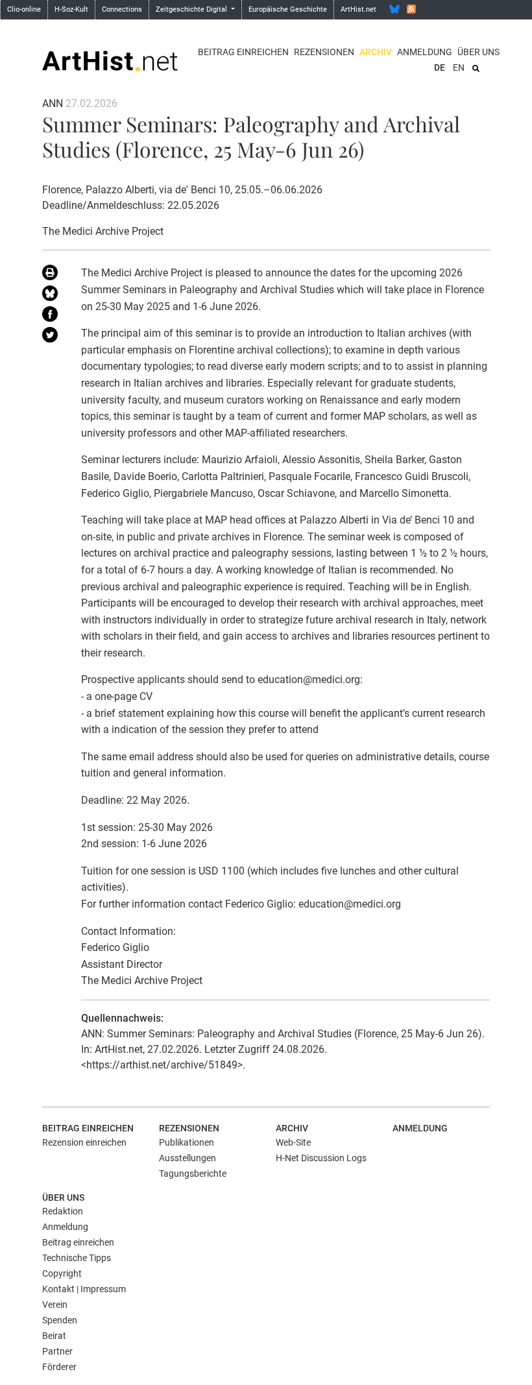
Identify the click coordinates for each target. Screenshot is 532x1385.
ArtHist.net (358, 9)
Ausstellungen (187, 1158)
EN (459, 67)
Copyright (62, 1273)
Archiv (375, 52)
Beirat (54, 1336)
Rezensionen (324, 52)
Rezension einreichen (84, 1142)
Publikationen (186, 1142)
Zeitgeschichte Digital (192, 9)
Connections (122, 9)
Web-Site (293, 1142)
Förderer (59, 1367)
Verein (54, 1304)
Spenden (59, 1320)
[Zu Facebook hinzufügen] (52, 316)
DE (439, 67)
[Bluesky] (394, 9)
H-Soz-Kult (71, 9)
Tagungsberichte (192, 1173)
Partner (57, 1351)
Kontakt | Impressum (84, 1289)
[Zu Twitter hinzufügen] (52, 337)
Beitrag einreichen (243, 52)
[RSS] (411, 9)
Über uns (478, 52)
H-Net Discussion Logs (321, 1158)
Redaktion (62, 1211)
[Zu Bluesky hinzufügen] (52, 295)
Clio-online (24, 9)
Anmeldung (424, 52)
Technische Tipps (76, 1258)
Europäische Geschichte (287, 9)
